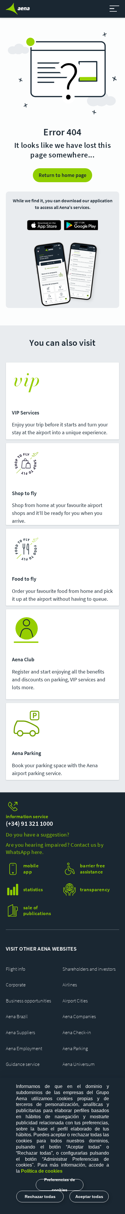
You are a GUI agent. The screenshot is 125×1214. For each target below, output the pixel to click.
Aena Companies (79, 1016)
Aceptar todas (89, 1196)
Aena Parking (75, 1048)
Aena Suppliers (20, 1032)
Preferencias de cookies (59, 1185)
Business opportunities (28, 1001)
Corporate (16, 985)
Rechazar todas (40, 1196)
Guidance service (23, 1064)
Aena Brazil (17, 1016)
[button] (114, 9)
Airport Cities (75, 1001)
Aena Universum (79, 1064)
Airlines (70, 985)
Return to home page (62, 175)
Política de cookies (42, 1171)
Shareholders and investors (89, 969)
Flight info (15, 969)
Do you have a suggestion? (37, 834)
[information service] (62, 807)
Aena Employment (24, 1048)
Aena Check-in (77, 1032)
